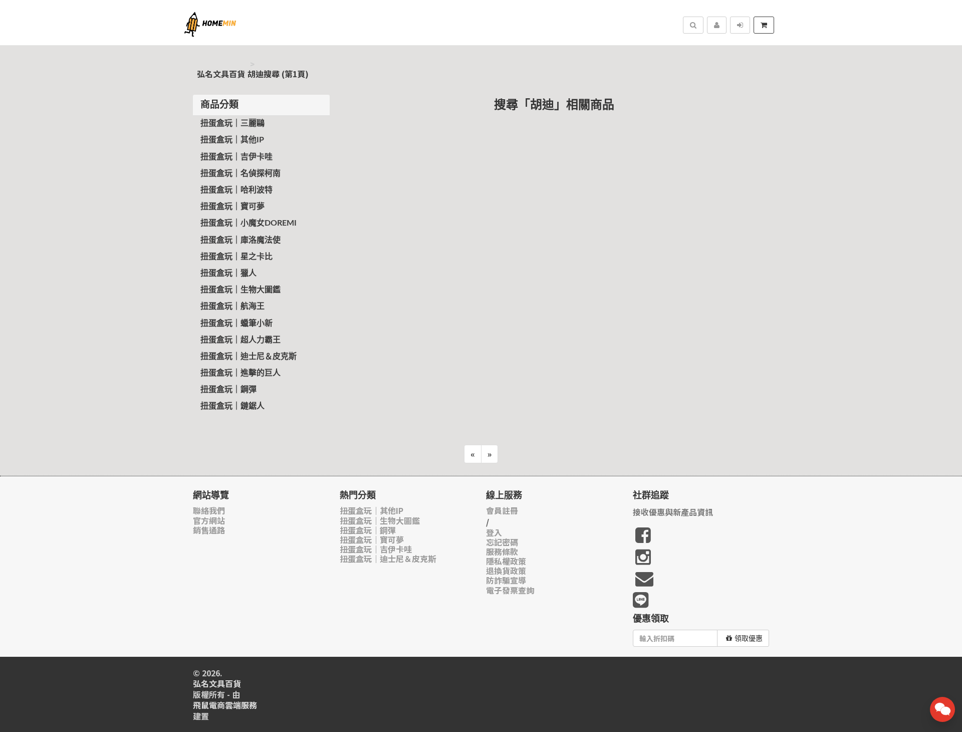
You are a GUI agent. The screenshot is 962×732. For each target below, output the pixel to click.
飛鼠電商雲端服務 (225, 705)
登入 (494, 532)
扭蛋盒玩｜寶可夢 (232, 207)
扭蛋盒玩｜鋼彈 (228, 390)
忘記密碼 (502, 542)
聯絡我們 (209, 510)
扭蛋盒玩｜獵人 (228, 273)
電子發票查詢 (510, 590)
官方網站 (209, 520)
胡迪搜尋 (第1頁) (278, 74)
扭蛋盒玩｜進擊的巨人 (240, 373)
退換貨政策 (506, 571)
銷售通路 (209, 530)
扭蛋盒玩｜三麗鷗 (232, 123)
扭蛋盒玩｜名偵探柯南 (240, 173)
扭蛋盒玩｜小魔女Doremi (248, 223)
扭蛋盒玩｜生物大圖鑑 (240, 290)
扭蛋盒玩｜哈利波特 (236, 190)
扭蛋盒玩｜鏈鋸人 (232, 406)
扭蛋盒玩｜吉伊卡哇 (236, 157)
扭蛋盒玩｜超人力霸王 (240, 340)
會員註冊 (502, 510)
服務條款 (502, 552)
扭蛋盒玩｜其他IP (232, 140)
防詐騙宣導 (506, 580)
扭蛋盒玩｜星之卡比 (236, 257)
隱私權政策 (506, 561)
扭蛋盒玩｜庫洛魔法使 (240, 240)
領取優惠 (749, 638)
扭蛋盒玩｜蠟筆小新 (236, 323)
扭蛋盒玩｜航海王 (232, 306)
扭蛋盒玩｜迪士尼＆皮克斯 (248, 356)
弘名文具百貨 (221, 74)
